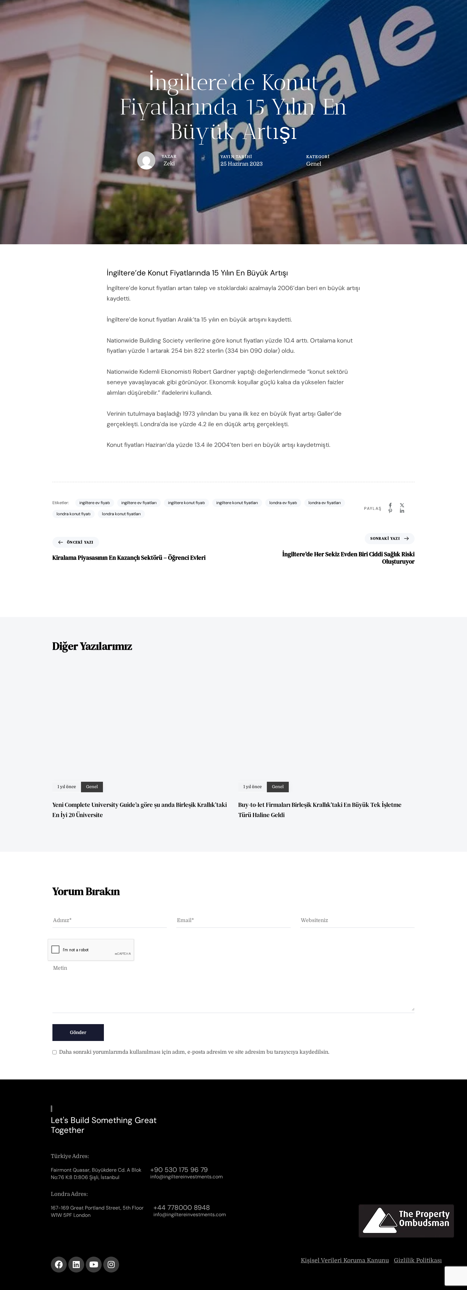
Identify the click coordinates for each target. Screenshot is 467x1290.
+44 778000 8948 (181, 1207)
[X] (402, 505)
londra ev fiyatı (283, 502)
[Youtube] (94, 1265)
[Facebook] (390, 505)
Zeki (169, 164)
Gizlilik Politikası (418, 1260)
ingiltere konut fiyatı (186, 502)
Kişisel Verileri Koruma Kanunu (345, 1260)
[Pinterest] (390, 511)
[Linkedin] (402, 511)
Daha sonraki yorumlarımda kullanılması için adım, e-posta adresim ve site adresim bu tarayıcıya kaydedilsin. (194, 1052)
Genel (313, 164)
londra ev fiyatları (324, 502)
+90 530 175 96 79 (179, 1169)
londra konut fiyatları (121, 514)
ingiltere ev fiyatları (139, 502)
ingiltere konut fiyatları (237, 502)
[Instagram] (111, 1265)
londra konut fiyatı (74, 514)
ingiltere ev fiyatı (94, 502)
